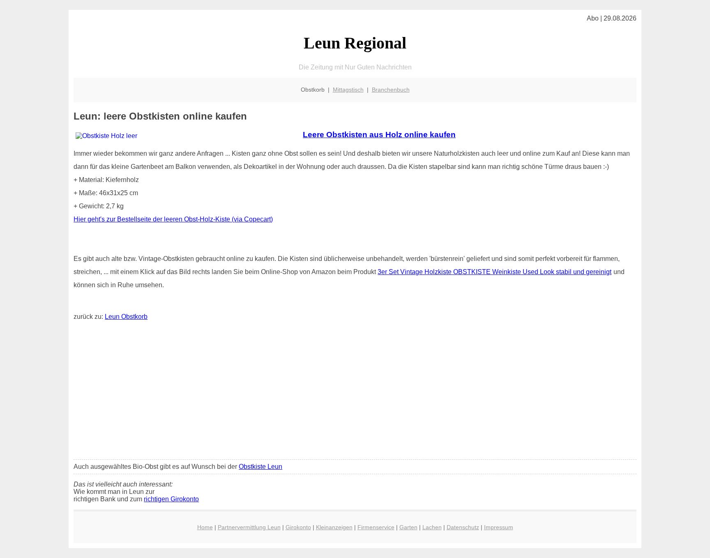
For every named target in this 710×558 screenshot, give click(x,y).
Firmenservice (375, 527)
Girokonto (298, 527)
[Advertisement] (355, 392)
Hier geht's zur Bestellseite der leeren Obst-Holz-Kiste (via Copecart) (173, 219)
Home (205, 527)
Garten (408, 527)
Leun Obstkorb (126, 316)
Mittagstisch (348, 89)
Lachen (432, 527)
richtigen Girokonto (171, 499)
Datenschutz (463, 527)
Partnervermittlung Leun (249, 527)
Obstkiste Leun (260, 466)
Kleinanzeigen (334, 527)
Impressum (498, 527)
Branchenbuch (391, 89)
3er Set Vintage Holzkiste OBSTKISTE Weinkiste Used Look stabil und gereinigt (494, 271)
